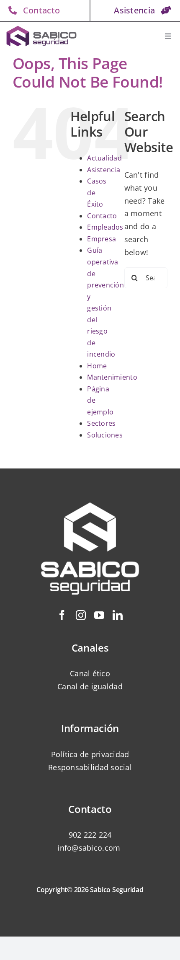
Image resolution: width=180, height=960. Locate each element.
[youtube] (99, 615)
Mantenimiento (112, 377)
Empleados (105, 227)
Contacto (102, 215)
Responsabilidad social (90, 767)
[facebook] (62, 615)
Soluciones (105, 435)
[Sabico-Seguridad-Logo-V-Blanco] (90, 491)
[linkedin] (118, 615)
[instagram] (81, 615)
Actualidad (104, 158)
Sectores (101, 423)
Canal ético (90, 673)
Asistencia (103, 169)
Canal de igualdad (90, 686)
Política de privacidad (90, 754)
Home (97, 365)
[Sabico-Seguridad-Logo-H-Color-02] (41, 27)
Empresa (101, 238)
